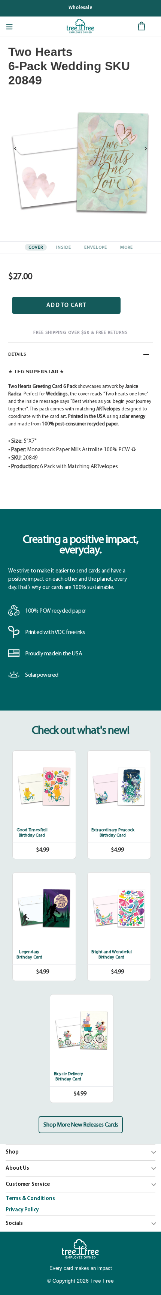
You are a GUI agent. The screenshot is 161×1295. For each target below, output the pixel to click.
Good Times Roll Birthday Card (32, 833)
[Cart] (141, 26)
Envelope (95, 247)
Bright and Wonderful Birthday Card (111, 955)
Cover (35, 247)
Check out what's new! (81, 731)
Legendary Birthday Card (29, 955)
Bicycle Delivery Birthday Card (68, 1077)
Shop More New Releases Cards (80, 1125)
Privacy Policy (22, 1210)
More (126, 247)
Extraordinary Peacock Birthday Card (112, 833)
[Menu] (9, 26)
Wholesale (80, 7)
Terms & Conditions (30, 1199)
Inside (63, 247)
